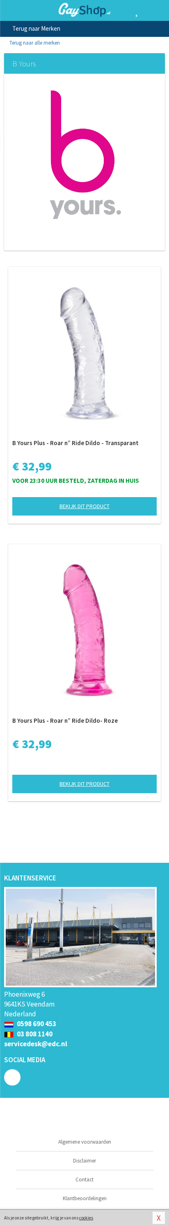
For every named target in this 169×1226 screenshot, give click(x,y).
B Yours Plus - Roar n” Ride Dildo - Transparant (75, 443)
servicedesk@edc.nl (35, 1043)
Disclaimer (84, 1160)
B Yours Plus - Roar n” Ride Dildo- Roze (65, 720)
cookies (86, 1218)
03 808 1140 (34, 1033)
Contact (84, 1179)
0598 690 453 (36, 1023)
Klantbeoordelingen (85, 1198)
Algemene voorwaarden (84, 1141)
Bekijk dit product (84, 506)
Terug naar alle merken (34, 42)
